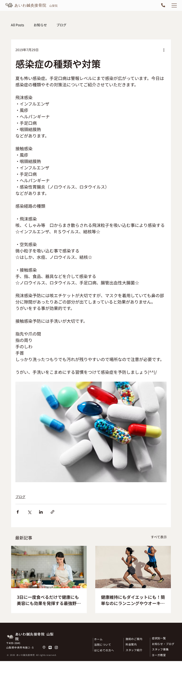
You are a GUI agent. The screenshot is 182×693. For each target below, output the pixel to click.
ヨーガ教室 (159, 655)
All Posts (17, 25)
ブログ (61, 25)
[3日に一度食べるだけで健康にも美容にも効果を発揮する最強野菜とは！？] (49, 567)
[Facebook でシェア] (17, 512)
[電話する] (163, 5)
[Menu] (174, 5)
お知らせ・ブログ (163, 644)
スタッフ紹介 (134, 650)
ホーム (98, 639)
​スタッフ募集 (160, 649)
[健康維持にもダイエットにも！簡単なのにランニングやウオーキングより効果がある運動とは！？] (133, 567)
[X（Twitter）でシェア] (29, 512)
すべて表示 (159, 536)
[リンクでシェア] (52, 512)
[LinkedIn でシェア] (41, 512)
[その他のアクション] (164, 50)
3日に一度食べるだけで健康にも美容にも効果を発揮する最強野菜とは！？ (49, 600)
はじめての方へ (104, 650)
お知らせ (40, 25)
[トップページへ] (32, 5)
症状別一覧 (159, 638)
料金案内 (131, 644)
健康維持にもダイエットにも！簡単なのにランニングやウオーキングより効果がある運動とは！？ (133, 600)
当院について (102, 644)
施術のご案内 (134, 639)
